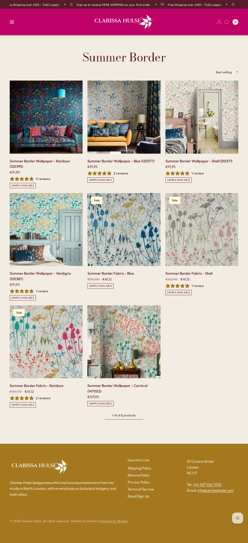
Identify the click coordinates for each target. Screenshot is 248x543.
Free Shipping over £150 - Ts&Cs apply (187, 4)
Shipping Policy (139, 468)
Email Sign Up (138, 496)
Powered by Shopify (114, 521)
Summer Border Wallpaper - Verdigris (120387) (40, 276)
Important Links (139, 460)
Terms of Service (141, 489)
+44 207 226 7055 (207, 484)
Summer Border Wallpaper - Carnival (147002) (117, 388)
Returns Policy (139, 475)
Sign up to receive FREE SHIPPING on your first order (107, 4)
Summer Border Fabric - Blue (110, 273)
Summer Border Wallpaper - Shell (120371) (198, 161)
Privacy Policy (139, 482)
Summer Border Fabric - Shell (188, 273)
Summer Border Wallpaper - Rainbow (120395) (40, 164)
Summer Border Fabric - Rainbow (36, 385)
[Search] (227, 22)
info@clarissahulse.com (215, 490)
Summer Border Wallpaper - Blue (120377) (121, 161)
